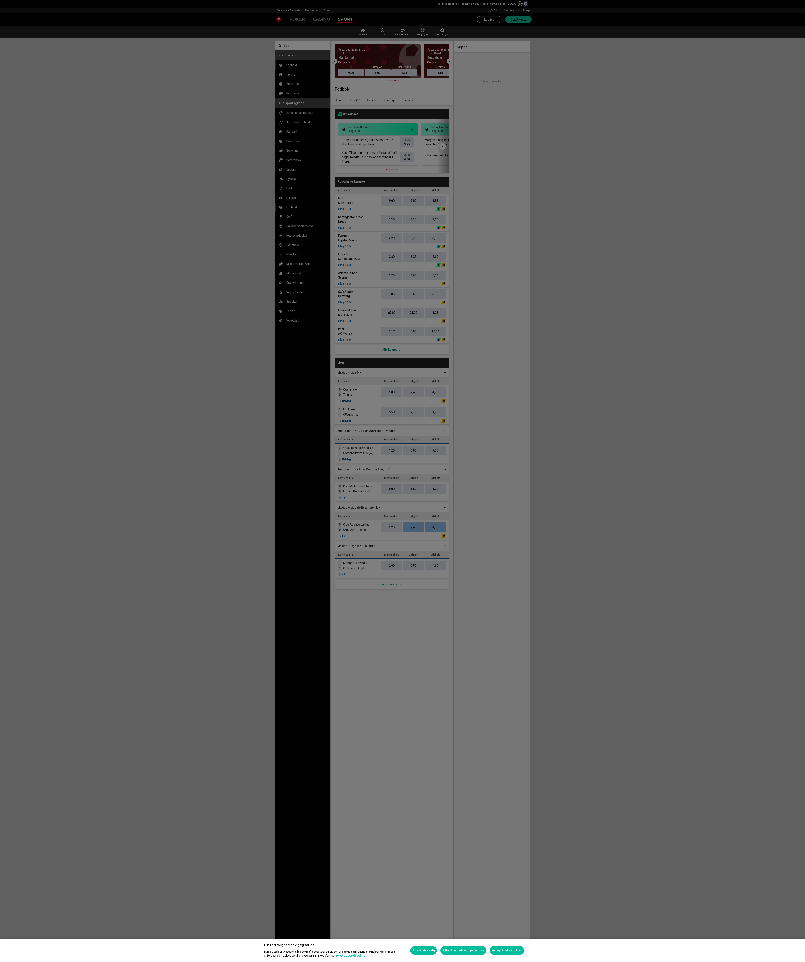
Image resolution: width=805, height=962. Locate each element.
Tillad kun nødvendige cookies (463, 950)
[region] (402, 950)
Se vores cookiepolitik (350, 955)
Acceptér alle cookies (507, 950)
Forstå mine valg (423, 950)
